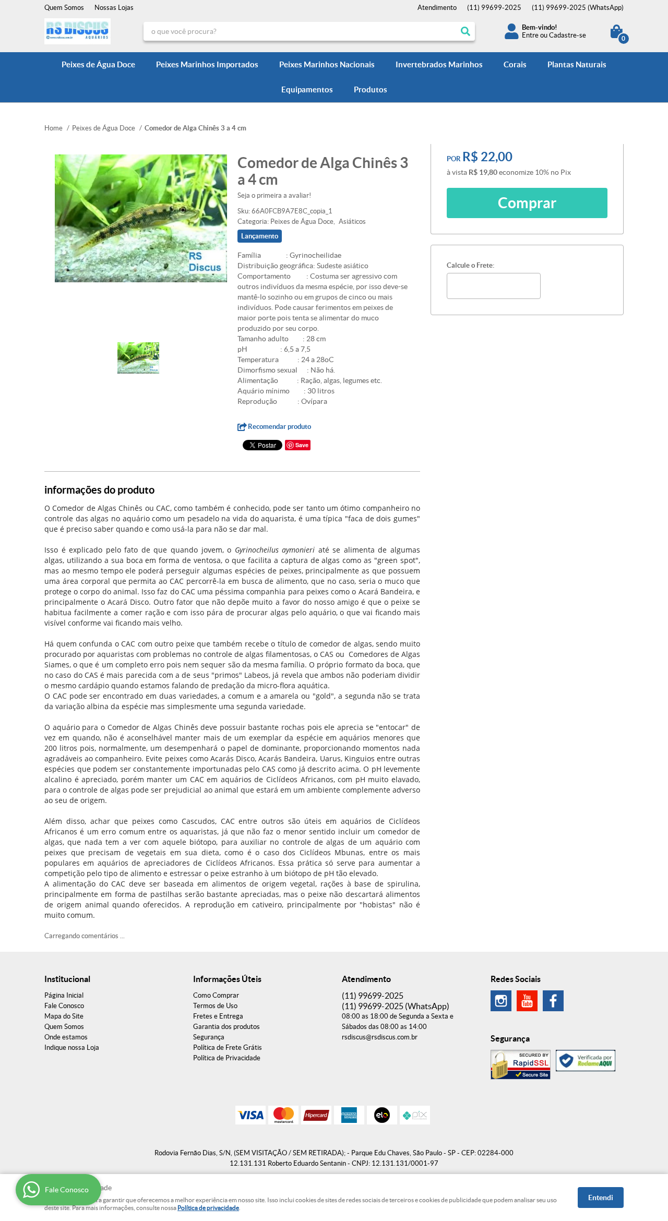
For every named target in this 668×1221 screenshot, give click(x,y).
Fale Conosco (64, 1006)
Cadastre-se (567, 35)
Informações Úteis (227, 979)
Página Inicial (64, 995)
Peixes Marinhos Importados (207, 64)
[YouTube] (527, 1000)
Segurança (208, 1037)
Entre (530, 35)
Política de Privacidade (226, 1058)
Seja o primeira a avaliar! (274, 195)
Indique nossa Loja (71, 1047)
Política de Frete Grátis (227, 1047)
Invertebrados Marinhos (439, 64)
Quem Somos (64, 7)
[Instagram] (501, 1000)
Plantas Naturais (576, 64)
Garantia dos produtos (226, 1027)
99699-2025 (494, 7)
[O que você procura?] (465, 31)
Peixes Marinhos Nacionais (327, 64)
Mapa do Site (64, 1016)
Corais (515, 64)
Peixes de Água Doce (98, 64)
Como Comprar (216, 995)
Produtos (370, 89)
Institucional (67, 979)
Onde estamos (66, 1037)
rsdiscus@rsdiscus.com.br (380, 1037)
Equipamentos (307, 89)
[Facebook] (553, 1000)
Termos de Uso (215, 1006)
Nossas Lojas (114, 7)
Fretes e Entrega (218, 1016)
